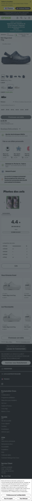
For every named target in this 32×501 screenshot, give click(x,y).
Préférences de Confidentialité (16, 495)
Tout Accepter (8, 498)
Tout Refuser (24, 498)
